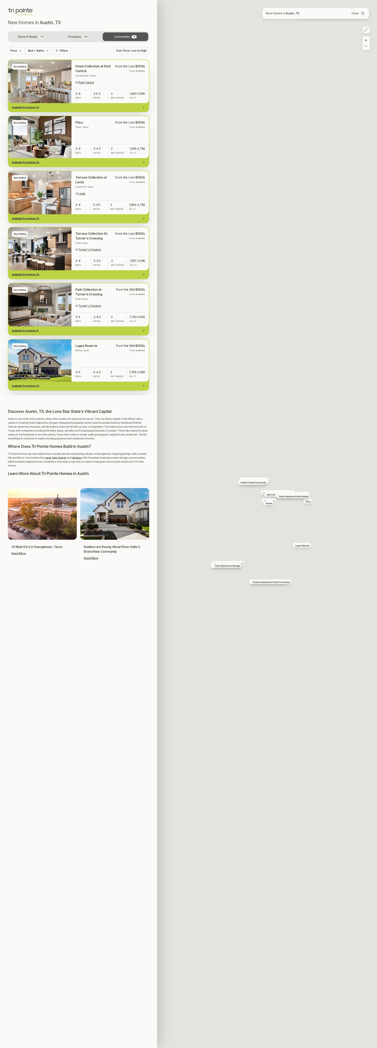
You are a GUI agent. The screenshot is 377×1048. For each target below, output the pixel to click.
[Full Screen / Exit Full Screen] (365, 30)
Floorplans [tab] (78, 36)
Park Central (59, 691)
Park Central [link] (86, 82)
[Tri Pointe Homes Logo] (20, 12)
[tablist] (78, 36)
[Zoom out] (365, 47)
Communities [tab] (124, 36)
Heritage (76, 691)
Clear (355, 13)
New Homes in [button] (282, 13)
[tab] (31, 36)
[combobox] (131, 50)
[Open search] (362, 13)
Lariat (48, 691)
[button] (308, 501)
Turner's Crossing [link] (90, 249)
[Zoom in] (365, 39)
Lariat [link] (82, 193)
